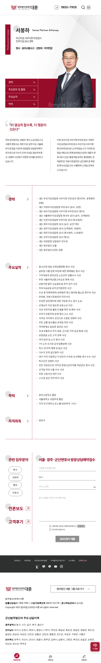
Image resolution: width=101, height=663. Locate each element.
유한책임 (27, 560)
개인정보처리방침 (40, 560)
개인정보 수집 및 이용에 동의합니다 (64, 526)
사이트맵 (72, 560)
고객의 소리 (83, 560)
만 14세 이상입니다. (58, 530)
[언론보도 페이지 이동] (28, 508)
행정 (15, 485)
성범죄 (15, 477)
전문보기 (81, 526)
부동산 (15, 492)
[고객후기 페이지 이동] (28, 522)
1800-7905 (23, 603)
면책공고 (17, 560)
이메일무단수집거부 (58, 560)
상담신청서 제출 (67, 539)
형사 (15, 469)
